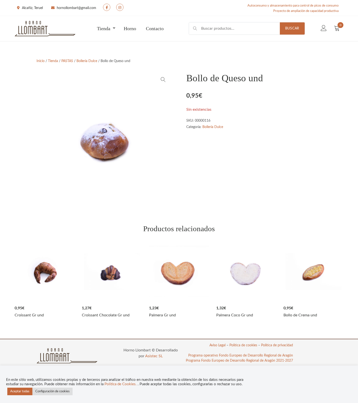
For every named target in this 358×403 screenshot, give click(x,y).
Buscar (292, 28)
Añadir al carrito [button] (179, 271)
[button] (163, 79)
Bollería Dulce (86, 61)
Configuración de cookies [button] (52, 391)
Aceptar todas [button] (19, 391)
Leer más (44, 271)
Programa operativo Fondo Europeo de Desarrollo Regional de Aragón (240, 355)
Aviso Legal (217, 345)
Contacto (155, 28)
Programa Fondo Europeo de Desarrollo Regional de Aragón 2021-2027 (239, 360)
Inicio (41, 61)
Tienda (103, 28)
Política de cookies (243, 345)
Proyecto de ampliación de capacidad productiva (306, 11)
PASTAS (67, 61)
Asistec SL (154, 356)
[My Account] (323, 28)
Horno (130, 28)
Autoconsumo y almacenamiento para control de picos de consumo (293, 5)
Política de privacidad (277, 345)
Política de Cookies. (121, 384)
